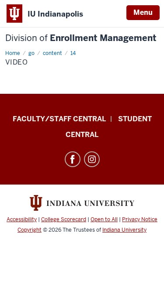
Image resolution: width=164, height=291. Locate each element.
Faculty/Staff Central (59, 118)
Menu (143, 12)
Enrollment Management (81, 38)
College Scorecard (63, 219)
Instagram (92, 159)
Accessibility (22, 219)
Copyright (29, 229)
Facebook (72, 159)
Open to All (104, 219)
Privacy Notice (139, 219)
